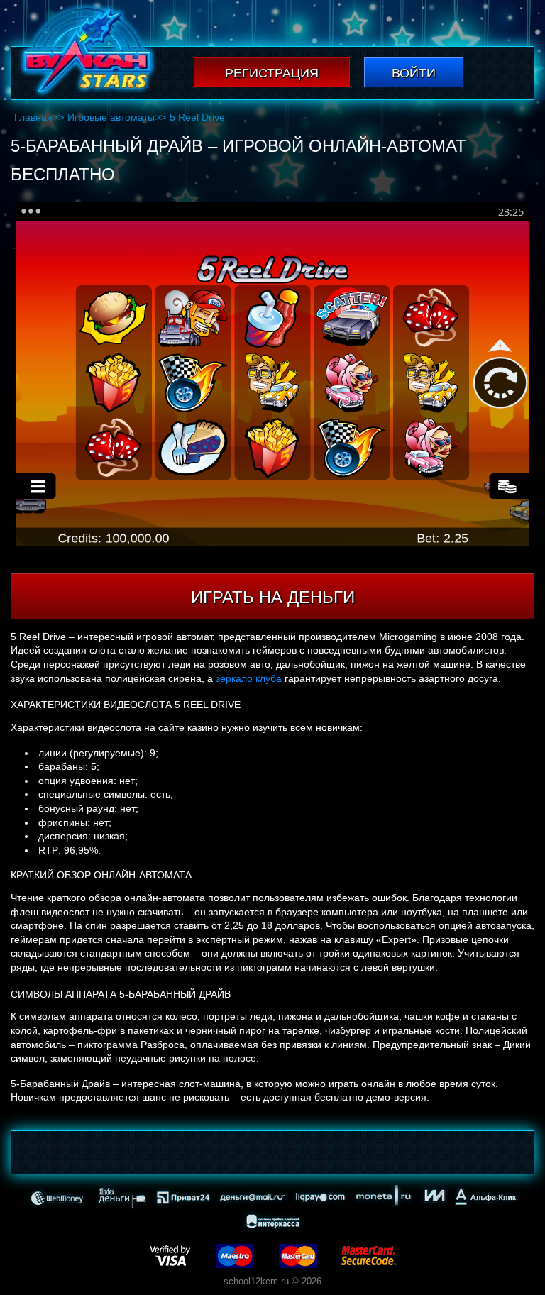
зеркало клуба (249, 678)
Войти (414, 73)
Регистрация (272, 73)
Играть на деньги (273, 597)
